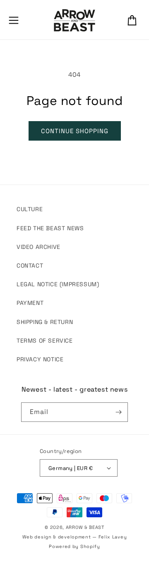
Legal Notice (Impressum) (58, 284)
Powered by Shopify (74, 546)
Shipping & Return (45, 322)
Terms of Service (45, 340)
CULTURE (30, 209)
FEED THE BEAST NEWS (50, 228)
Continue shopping (74, 131)
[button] (13, 20)
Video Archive (38, 247)
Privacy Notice (40, 359)
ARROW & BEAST (85, 527)
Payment (30, 303)
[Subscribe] (118, 412)
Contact (30, 265)
